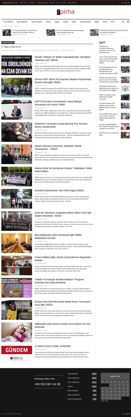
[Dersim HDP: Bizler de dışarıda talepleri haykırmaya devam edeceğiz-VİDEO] (16, 87)
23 (115, 395)
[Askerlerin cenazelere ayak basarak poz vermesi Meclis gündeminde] (16, 132)
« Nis (102, 401)
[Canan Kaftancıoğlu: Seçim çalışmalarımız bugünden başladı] (16, 265)
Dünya (48, 22)
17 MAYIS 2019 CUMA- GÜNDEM (52, 346)
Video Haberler (36, 22)
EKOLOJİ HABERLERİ (74, 399)
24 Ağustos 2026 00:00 (8, 50)
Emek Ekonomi (85, 22)
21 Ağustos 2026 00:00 (52, 50)
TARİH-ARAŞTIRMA (42, 2)
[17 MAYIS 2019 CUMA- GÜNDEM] (16, 354)
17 (119, 391)
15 (111, 391)
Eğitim (97, 22)
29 (111, 398)
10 (119, 388)
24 (119, 395)
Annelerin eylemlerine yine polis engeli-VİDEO (59, 190)
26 (127, 395)
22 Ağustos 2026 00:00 (38, 50)
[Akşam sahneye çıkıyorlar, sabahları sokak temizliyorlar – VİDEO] (16, 154)
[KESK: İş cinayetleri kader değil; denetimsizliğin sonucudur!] (125, 97)
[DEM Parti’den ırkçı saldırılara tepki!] (125, 135)
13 (102, 391)
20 (102, 395)
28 (107, 398)
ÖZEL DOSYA (23, 2)
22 (111, 395)
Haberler (63, 2)
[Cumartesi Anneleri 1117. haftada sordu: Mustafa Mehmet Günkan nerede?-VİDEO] (125, 105)
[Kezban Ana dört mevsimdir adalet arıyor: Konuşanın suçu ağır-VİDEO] (16, 310)
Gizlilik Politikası (72, 2)
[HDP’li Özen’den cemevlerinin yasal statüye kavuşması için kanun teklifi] (16, 110)
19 (127, 391)
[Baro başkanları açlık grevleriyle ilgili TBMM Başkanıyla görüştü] (16, 243)
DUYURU (52, 2)
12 (127, 388)
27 (102, 398)
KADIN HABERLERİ (74, 395)
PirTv (58, 2)
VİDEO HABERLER (73, 378)
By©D (128, 414)
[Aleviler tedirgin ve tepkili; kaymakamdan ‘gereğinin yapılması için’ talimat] (16, 65)
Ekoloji (65, 22)
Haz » (106, 401)
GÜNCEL (70, 386)
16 (115, 391)
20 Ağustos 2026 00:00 (67, 50)
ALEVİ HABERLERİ (73, 382)
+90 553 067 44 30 (47, 384)
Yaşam (56, 22)
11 (123, 388)
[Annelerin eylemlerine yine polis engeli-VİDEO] (16, 199)
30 (115, 398)
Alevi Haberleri (22, 22)
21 (107, 395)
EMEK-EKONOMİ (73, 390)
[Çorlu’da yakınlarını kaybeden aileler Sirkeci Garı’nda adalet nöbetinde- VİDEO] (16, 221)
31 (119, 398)
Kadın (74, 22)
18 (123, 391)
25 (123, 395)
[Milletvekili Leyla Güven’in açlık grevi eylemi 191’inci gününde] (16, 332)
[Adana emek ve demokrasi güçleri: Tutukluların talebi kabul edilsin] (16, 176)
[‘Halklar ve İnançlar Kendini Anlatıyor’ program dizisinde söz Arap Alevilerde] (16, 288)
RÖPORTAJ (32, 2)
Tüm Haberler (8, 22)
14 (107, 391)
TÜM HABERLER (73, 374)
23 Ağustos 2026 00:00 (23, 50)
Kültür (105, 22)
